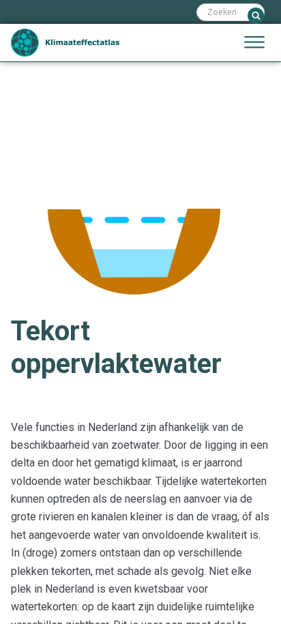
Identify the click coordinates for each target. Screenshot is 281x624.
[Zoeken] (256, 16)
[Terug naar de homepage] (65, 43)
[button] (254, 43)
